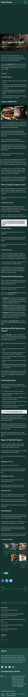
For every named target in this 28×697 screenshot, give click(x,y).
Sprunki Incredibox (11, 695)
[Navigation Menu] (25, 2)
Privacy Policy (14, 694)
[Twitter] (6, 580)
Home (3, 37)
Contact (3, 695)
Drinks (2, 637)
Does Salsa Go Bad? (14, 563)
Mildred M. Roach (7, 46)
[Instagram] (13, 667)
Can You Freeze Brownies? (14, 551)
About (7, 694)
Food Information (9, 37)
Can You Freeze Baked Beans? (22, 551)
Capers (6, 573)
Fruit (2, 642)
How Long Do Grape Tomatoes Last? (9, 610)
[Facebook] (2, 580)
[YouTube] (9, 667)
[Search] (25, 602)
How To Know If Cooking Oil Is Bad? (9, 629)
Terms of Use (22, 694)
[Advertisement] (14, 19)
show (7, 73)
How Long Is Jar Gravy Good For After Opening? (22, 565)
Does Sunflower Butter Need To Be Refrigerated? (12, 625)
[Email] (11, 580)
